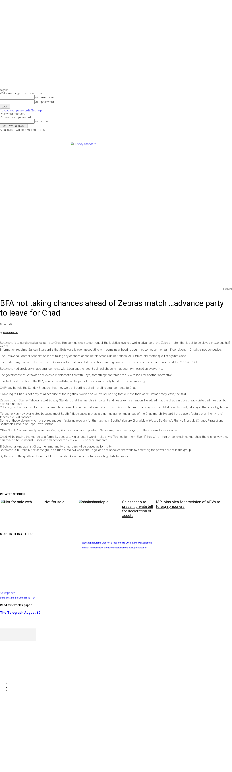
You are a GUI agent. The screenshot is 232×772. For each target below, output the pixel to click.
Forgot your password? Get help (21, 110)
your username (44, 97)
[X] (196, 134)
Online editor (10, 332)
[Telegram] (71, 475)
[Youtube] (200, 134)
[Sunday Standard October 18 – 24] (39, 567)
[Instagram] (192, 134)
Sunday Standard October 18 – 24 (17, 597)
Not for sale (54, 502)
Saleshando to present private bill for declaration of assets (137, 509)
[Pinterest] (32, 475)
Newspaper (7, 593)
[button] (217, 288)
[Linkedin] (58, 475)
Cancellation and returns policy (217, 712)
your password (44, 102)
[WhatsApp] (45, 475)
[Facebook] (188, 134)
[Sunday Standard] (116, 210)
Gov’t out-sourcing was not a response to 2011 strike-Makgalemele (117, 542)
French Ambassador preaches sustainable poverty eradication (114, 547)
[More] (84, 475)
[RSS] (22, 674)
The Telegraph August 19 (20, 613)
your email (41, 121)
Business (88, 543)
